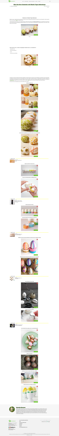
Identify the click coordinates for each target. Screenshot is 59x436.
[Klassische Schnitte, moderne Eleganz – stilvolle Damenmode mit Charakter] (12, 202)
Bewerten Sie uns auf (44, 421)
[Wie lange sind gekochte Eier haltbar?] (12, 161)
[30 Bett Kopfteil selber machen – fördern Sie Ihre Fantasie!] (12, 235)
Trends (39, 1)
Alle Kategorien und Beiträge (23, 420)
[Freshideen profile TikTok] (43, 420)
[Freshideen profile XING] (50, 420)
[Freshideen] (12, 1)
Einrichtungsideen (32, 1)
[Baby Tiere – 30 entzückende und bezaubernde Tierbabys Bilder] (12, 326)
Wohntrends (26, 1)
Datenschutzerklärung (22, 422)
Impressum (20, 423)
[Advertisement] (29, 12)
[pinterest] (37, 25)
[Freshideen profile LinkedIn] (49, 420)
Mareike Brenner (14, 6)
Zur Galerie (35, 107)
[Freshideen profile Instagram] (42, 420)
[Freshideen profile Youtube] (46, 420)
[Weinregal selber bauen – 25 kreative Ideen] (12, 279)
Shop (23, 1)
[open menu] (49, 1)
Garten (36, 1)
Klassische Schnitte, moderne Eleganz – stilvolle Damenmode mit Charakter (18, 201)
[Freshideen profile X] (47, 420)
